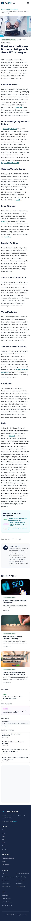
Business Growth (6, 886)
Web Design (19, 883)
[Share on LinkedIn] (20, 539)
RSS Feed (4, 849)
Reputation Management (12, 9)
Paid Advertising (20, 880)
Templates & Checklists (8, 858)
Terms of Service (6, 898)
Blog (3, 830)
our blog (18, 200)
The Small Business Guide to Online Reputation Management (15, 519)
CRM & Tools (5, 880)
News (3, 833)
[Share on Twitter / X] (12, 539)
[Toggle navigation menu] (28, 3)
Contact (4, 846)
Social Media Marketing (8, 877)
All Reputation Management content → (15, 528)
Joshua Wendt (6, 42)
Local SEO (4, 873)
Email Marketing (6, 883)
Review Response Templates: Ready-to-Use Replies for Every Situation (15, 524)
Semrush (19, 107)
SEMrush (12, 436)
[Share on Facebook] (16, 539)
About (3, 842)
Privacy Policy (5, 895)
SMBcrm (15, 821)
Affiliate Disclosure (7, 902)
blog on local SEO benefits (10, 163)
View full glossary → (6, 726)
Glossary (4, 861)
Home (2, 9)
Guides (3, 836)
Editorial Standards (7, 905)
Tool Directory (5, 864)
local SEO (4, 221)
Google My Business (10, 129)
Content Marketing (21, 877)
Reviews (4, 839)
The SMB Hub (11, 811)
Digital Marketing (20, 886)
